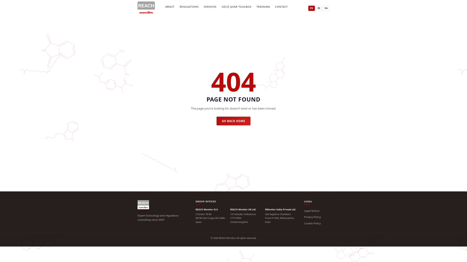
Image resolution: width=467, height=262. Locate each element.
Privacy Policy (312, 217)
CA (326, 8)
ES (319, 8)
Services (210, 6)
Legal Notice (311, 211)
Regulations (189, 6)
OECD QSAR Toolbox (236, 6)
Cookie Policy (312, 223)
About (170, 6)
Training (263, 6)
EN (311, 8)
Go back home (233, 121)
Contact (281, 6)
